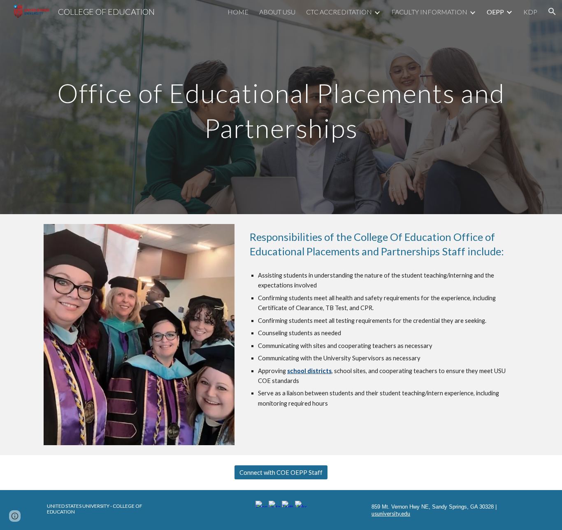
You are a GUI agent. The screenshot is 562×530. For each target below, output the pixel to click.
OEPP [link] (495, 12)
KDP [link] (530, 12)
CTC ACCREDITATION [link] (339, 12)
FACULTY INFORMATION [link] (429, 12)
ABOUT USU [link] (277, 12)
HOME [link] (238, 12)
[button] (552, 11)
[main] (281, 107)
